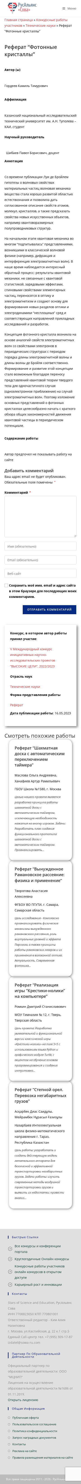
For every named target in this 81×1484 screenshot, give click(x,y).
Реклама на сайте (24, 1451)
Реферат (16, 705)
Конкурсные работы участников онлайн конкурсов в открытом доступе (40, 1272)
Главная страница (18, 20)
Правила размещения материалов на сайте (42, 1457)
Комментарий (17, 492)
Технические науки (41, 25)
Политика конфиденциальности (34, 1431)
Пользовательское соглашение (34, 1424)
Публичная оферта (25, 1418)
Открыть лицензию (23, 1400)
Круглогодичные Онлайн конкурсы (42, 1259)
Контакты (19, 1444)
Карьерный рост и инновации (38, 1284)
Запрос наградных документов (34, 1438)
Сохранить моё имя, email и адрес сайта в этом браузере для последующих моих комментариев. (42, 591)
